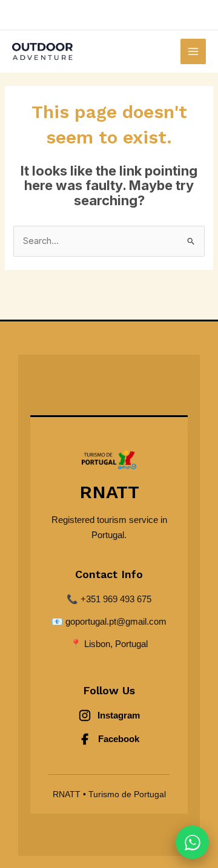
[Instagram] (144, 14)
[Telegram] (109, 14)
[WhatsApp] (74, 14)
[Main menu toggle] (193, 51)
